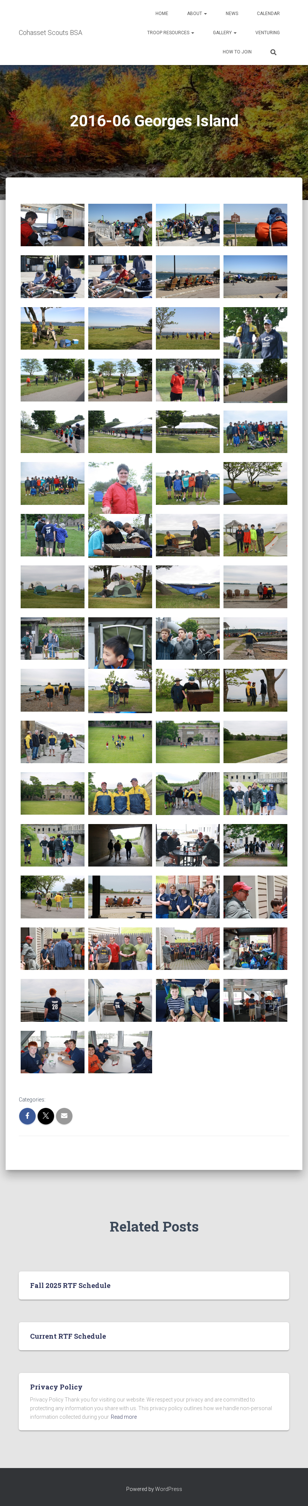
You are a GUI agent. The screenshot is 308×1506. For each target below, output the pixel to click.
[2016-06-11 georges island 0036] (188, 586)
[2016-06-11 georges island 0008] (188, 948)
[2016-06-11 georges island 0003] (255, 1000)
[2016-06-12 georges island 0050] (53, 432)
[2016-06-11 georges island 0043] (255, 483)
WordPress (168, 1489)
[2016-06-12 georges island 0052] (188, 380)
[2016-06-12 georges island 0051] (255, 380)
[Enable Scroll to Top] (293, 1491)
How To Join (237, 52)
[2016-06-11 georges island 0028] (188, 690)
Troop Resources (168, 32)
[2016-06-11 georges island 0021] (120, 793)
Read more (124, 1417)
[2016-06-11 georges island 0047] (255, 432)
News (232, 13)
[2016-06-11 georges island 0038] (53, 586)
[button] (205, 13)
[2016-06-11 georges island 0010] (53, 948)
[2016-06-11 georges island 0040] (188, 535)
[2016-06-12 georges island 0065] (120, 225)
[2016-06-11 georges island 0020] (188, 793)
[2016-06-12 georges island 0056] (188, 328)
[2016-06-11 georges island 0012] (188, 897)
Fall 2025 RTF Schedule (70, 1285)
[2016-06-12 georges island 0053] (120, 380)
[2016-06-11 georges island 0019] (255, 793)
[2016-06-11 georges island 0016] (188, 845)
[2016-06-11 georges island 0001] (120, 1052)
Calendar (268, 13)
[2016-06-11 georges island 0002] (53, 1052)
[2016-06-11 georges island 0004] (188, 1000)
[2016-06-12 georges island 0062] (53, 276)
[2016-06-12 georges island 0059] (255, 276)
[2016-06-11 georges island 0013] (120, 897)
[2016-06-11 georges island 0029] (120, 690)
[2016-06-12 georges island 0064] (188, 225)
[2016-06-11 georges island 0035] (255, 586)
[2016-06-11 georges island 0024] (188, 742)
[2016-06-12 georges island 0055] (255, 355)
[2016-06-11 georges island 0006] (53, 1000)
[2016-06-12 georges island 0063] (255, 225)
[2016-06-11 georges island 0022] (53, 793)
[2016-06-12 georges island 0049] (120, 432)
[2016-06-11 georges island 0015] (255, 845)
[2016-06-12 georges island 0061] (120, 276)
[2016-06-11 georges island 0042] (53, 535)
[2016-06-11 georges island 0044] (188, 483)
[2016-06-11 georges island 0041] (120, 535)
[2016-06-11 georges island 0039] (255, 535)
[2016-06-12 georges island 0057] (120, 328)
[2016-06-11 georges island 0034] (53, 638)
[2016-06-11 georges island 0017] (120, 845)
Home (162, 13)
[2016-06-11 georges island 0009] (120, 948)
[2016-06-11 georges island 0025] (120, 742)
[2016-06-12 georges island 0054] (53, 380)
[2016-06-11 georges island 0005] (120, 1000)
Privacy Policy (56, 1386)
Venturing (267, 32)
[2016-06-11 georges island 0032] (188, 638)
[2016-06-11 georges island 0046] (53, 483)
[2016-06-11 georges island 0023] (255, 742)
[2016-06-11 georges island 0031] (255, 638)
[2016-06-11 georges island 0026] (53, 742)
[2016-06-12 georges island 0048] (188, 432)
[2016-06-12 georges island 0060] (188, 276)
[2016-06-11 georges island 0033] (120, 665)
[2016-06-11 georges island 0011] (255, 897)
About (195, 13)
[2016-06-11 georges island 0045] (120, 510)
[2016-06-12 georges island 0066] (53, 225)
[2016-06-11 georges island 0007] (255, 948)
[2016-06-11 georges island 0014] (53, 897)
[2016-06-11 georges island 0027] (255, 690)
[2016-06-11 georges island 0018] (53, 845)
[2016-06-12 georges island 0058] (53, 328)
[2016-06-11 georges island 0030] (53, 690)
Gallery (223, 32)
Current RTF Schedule (68, 1336)
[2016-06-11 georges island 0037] (120, 586)
